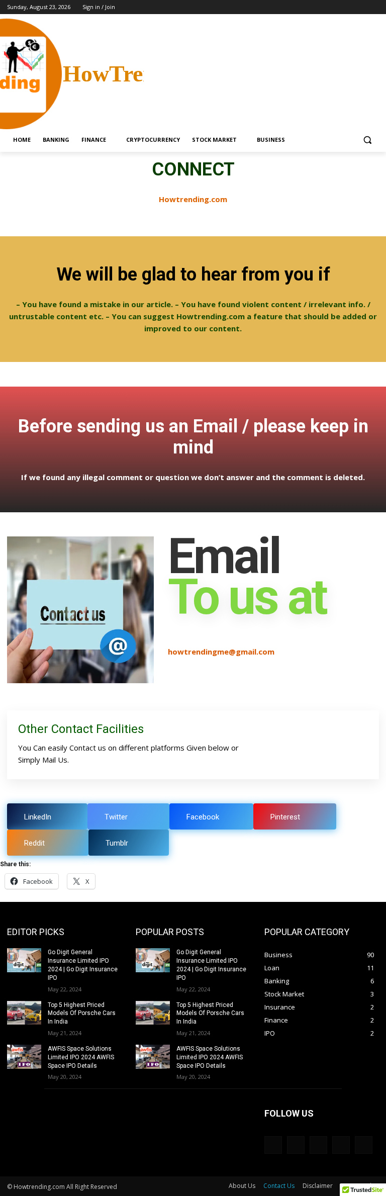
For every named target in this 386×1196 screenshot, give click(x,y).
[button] (367, 140)
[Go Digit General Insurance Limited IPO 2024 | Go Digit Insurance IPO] (24, 960)
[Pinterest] (318, 1145)
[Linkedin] (296, 1145)
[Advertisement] (261, 73)
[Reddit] (341, 1145)
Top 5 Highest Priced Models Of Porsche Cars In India (82, 1013)
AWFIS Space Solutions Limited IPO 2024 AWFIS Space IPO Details (81, 1057)
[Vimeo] (359, 7)
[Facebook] (317, 7)
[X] (345, 7)
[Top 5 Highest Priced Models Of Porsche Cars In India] (24, 1013)
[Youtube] (373, 7)
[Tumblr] (363, 1145)
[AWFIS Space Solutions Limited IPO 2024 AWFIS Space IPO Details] (24, 1057)
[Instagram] (331, 7)
